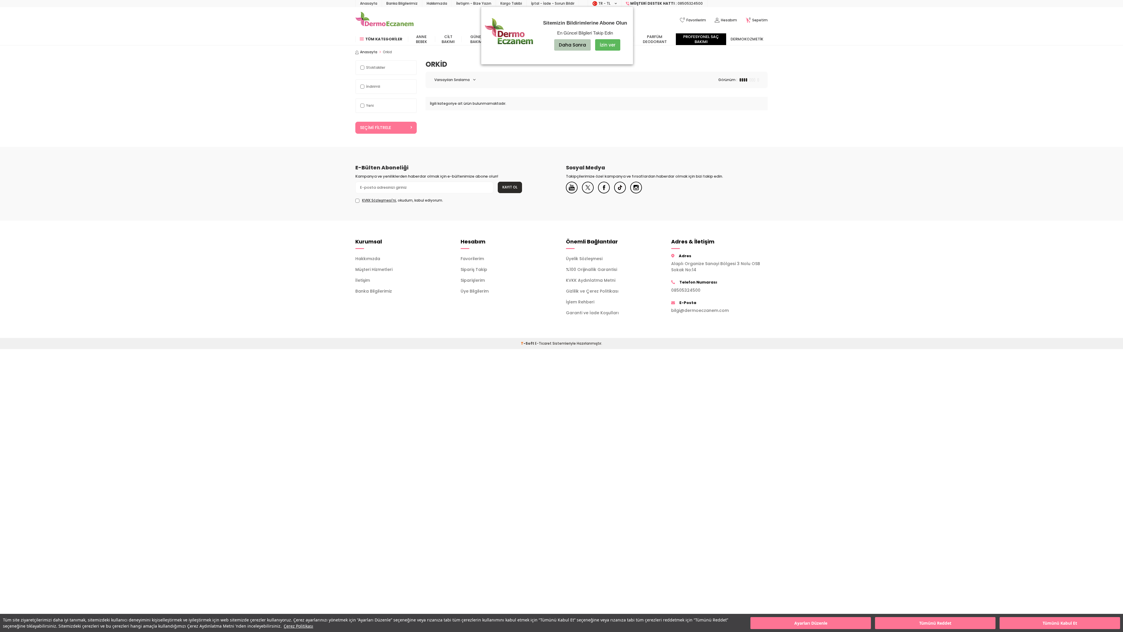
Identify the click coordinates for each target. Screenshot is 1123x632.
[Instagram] (636, 187)
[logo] (384, 20)
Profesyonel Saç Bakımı (701, 39)
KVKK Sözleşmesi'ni (379, 200)
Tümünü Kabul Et (1060, 623)
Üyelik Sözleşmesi (584, 259)
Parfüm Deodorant (655, 39)
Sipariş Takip (474, 269)
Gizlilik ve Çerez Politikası (592, 291)
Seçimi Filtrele (375, 127)
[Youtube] (572, 187)
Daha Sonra (572, 45)
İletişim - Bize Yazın (473, 3)
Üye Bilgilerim (475, 291)
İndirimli (373, 86)
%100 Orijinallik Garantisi (591, 269)
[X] (588, 187)
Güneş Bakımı (476, 39)
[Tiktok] (620, 187)
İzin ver (608, 45)
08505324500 (685, 290)
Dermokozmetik (747, 39)
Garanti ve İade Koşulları (592, 313)
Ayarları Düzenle (810, 623)
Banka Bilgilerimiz (402, 3)
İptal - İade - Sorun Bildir (552, 3)
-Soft (528, 343)
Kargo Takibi (511, 3)
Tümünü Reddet (935, 623)
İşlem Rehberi (580, 302)
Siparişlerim (473, 280)
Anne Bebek (421, 39)
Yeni (370, 105)
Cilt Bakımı (448, 39)
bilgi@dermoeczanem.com (700, 310)
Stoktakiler (375, 67)
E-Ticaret (543, 343)
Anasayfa (368, 3)
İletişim (362, 280)
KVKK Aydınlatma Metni (590, 280)
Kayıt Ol (509, 187)
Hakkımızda (437, 3)
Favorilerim (472, 259)
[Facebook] (604, 187)
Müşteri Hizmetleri (373, 269)
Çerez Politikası (298, 626)
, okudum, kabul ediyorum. (402, 200)
